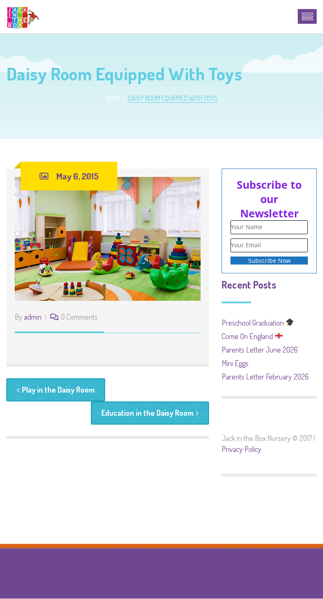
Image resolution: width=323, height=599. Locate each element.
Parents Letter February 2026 (265, 376)
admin (33, 316)
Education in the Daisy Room (147, 412)
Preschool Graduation (254, 322)
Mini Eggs (235, 363)
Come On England (248, 336)
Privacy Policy (241, 449)
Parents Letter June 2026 (260, 349)
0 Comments (79, 316)
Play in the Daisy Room (58, 389)
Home (113, 98)
